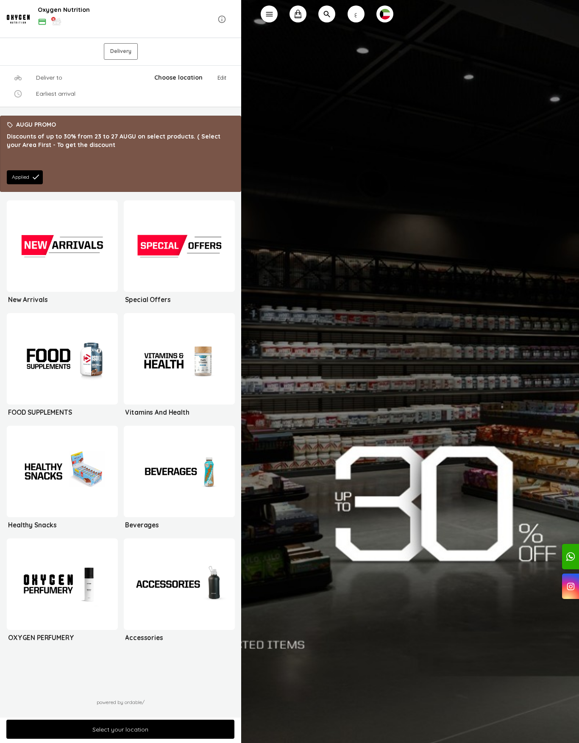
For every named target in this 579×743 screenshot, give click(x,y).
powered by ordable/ (121, 702)
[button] (120, 19)
